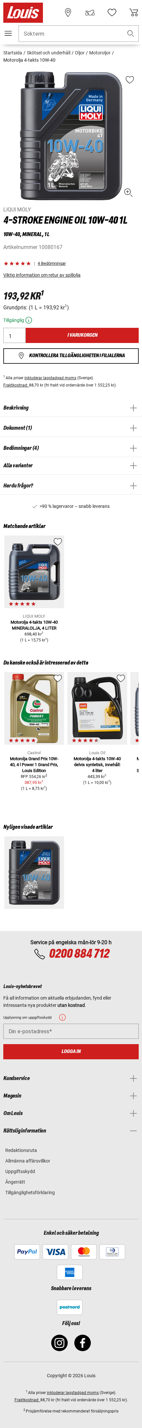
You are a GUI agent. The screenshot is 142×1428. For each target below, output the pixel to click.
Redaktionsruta (21, 1150)
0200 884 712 (79, 954)
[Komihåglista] (112, 12)
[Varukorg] (134, 12)
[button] (131, 34)
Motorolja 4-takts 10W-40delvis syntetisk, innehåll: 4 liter (97, 764)
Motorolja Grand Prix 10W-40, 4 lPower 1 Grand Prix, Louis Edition (34, 764)
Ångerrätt (15, 1182)
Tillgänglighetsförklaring (30, 1192)
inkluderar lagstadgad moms (50, 378)
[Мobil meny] (8, 33)
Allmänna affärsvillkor (27, 1161)
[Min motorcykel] (90, 12)
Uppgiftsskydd (20, 1171)
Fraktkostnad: (16, 385)
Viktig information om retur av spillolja (42, 275)
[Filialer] (68, 12)
